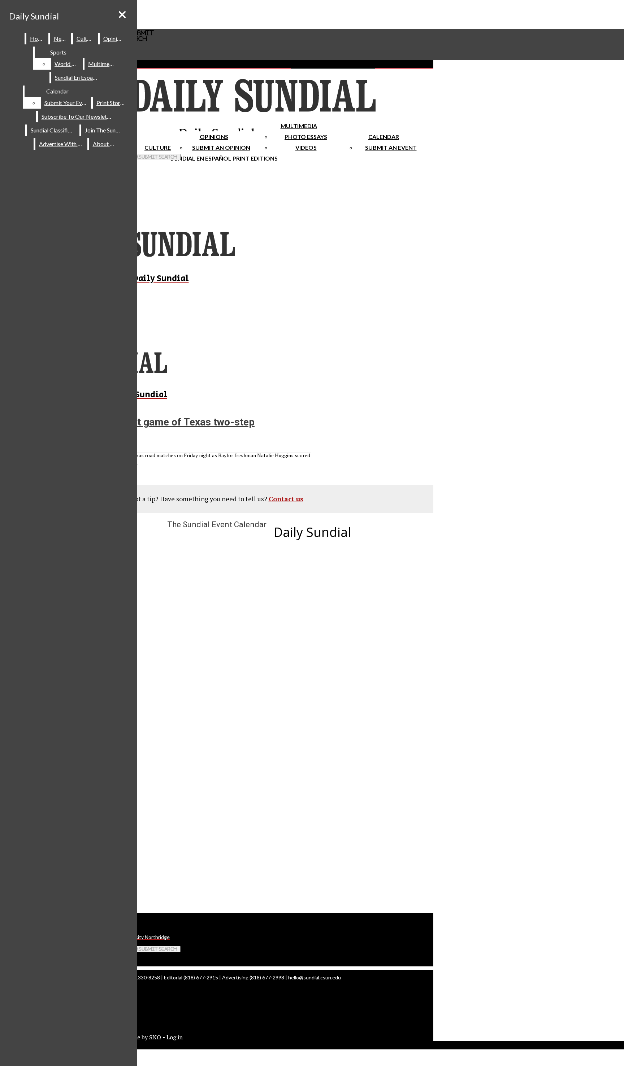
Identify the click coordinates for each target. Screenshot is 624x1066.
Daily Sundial (34, 16)
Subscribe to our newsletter (78, 116)
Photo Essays (306, 136)
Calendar (383, 136)
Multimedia (299, 125)
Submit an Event (391, 147)
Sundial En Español (200, 158)
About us (105, 143)
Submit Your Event (67, 102)
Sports (58, 52)
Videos (306, 147)
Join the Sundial (105, 130)
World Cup (68, 63)
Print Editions (255, 158)
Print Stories (111, 102)
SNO (155, 1037)
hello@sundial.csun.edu (314, 977)
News (61, 38)
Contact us (286, 498)
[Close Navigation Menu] (122, 14)
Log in (174, 1037)
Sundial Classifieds (54, 130)
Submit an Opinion (221, 147)
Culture (86, 38)
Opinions (214, 136)
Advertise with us (61, 143)
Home (38, 38)
